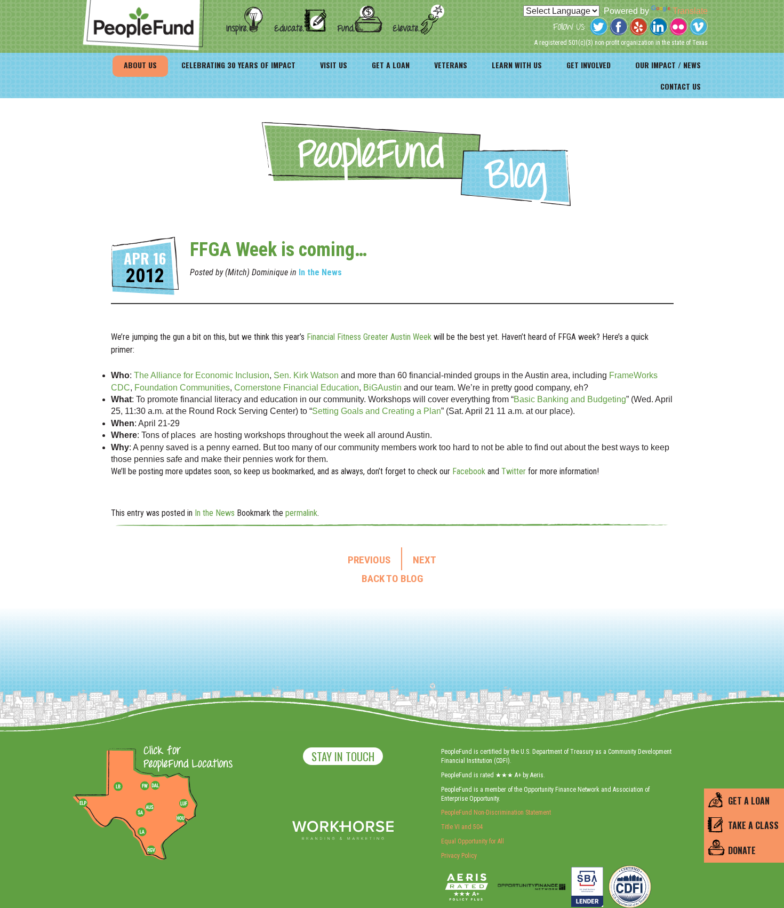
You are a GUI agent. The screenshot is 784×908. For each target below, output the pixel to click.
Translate (690, 10)
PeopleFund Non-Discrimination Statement (496, 812)
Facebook (468, 471)
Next (424, 560)
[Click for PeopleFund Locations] (185, 758)
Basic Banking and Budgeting (570, 399)
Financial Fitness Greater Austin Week (369, 337)
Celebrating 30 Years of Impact (238, 64)
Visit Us (333, 64)
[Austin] (149, 805)
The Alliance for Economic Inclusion (200, 375)
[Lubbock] (122, 786)
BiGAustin (382, 387)
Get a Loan (391, 64)
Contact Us (680, 86)
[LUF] (183, 803)
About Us (140, 64)
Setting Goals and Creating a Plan (376, 411)
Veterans (450, 64)
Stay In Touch (342, 756)
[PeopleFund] (143, 5)
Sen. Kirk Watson (306, 375)
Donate (742, 850)
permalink (301, 513)
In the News (320, 272)
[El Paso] (83, 803)
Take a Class (753, 825)
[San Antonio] (140, 812)
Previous (369, 560)
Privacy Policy (459, 855)
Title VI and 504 (462, 827)
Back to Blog (392, 579)
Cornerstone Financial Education (296, 387)
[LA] (142, 832)
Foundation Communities (182, 387)
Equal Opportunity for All (472, 841)
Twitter (513, 471)
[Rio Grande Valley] (151, 850)
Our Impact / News (668, 64)
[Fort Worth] (144, 786)
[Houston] (180, 818)
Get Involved (588, 64)
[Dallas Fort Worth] (155, 786)
